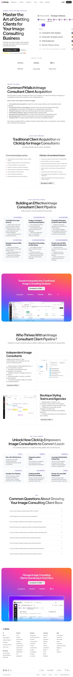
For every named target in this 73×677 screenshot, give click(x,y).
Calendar (18, 641)
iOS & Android (6, 653)
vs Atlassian (33, 635)
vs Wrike (32, 649)
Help (58, 633)
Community (59, 643)
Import (58, 641)
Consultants (46, 647)
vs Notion (32, 654)
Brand (44, 654)
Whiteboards (19, 651)
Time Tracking (19, 645)
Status (38, 674)
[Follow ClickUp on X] (11, 670)
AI (3, 633)
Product (18, 633)
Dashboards (19, 643)
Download (5, 650)
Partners (45, 645)
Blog (58, 649)
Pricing (41, 2)
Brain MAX (5, 657)
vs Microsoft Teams (34, 637)
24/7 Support (60, 635)
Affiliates (45, 641)
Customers (45, 639)
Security (44, 674)
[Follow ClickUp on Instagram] (8, 670)
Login (63, 2)
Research (59, 652)
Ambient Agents (7, 640)
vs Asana (32, 639)
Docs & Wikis (19, 639)
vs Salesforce (33, 651)
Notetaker (5, 642)
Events (44, 643)
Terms (56, 674)
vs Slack (32, 645)
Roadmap (45, 656)
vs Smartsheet (33, 647)
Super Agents (6, 637)
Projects (18, 637)
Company (45, 633)
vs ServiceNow (33, 641)
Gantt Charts (19, 647)
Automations (19, 649)
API (17, 654)
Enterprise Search (7, 644)
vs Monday (32, 643)
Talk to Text (5, 647)
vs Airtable (32, 656)
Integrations (19, 656)
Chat (17, 635)
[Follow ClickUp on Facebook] (6, 670)
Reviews (45, 649)
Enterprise (47, 2)
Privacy (50, 674)
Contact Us (59, 637)
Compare (32, 633)
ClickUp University (61, 645)
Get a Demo (59, 639)
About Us (45, 635)
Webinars (59, 647)
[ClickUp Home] (5, 2)
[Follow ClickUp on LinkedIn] (4, 670)
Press (44, 651)
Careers (45, 637)
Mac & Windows (7, 655)
